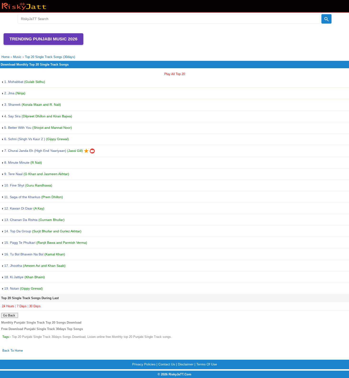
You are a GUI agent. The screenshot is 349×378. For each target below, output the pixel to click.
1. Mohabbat (24, 82)
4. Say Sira (37, 116)
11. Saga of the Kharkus (33, 197)
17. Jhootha (34, 266)
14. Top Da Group (42, 231)
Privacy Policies (144, 364)
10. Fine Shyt (27, 185)
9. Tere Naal (36, 174)
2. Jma (14, 93)
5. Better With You (37, 127)
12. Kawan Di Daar (23, 208)
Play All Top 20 (174, 74)
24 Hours (8, 306)
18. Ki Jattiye (24, 277)
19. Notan (23, 288)
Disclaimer (185, 364)
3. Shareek (32, 104)
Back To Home (12, 350)
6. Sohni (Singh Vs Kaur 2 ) (36, 139)
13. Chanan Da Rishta (34, 220)
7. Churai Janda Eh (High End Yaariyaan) (43, 151)
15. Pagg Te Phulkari (45, 242)
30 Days (35, 306)
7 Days (22, 306)
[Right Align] (326, 19)
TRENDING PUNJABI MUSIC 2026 (43, 39)
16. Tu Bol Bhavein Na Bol (34, 254)
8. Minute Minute (22, 162)
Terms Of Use (206, 364)
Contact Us (166, 364)
